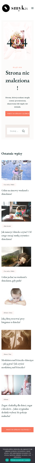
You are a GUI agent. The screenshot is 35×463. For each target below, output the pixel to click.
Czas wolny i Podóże (9, 184)
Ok (7, 460)
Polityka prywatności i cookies (20, 460)
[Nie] (33, 455)
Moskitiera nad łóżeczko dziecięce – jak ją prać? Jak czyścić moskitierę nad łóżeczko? (17, 363)
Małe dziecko (7, 226)
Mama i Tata (7, 354)
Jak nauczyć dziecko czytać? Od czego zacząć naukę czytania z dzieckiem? (16, 235)
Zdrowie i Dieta (8, 313)
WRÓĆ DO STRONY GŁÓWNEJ (18, 114)
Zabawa (6, 399)
